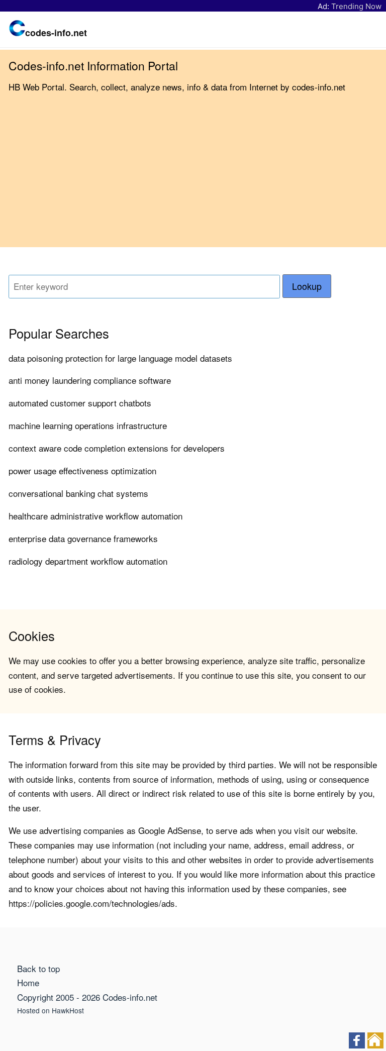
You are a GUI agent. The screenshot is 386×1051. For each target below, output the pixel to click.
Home (28, 982)
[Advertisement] (193, 177)
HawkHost (68, 1010)
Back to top (38, 968)
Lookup (307, 286)
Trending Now (356, 6)
